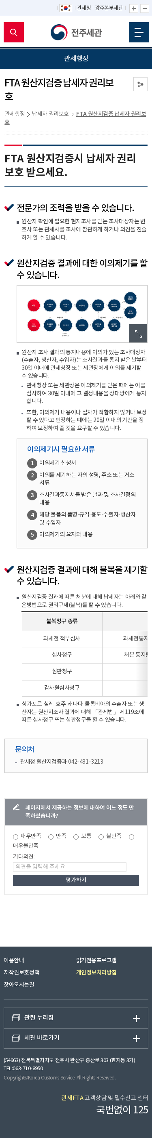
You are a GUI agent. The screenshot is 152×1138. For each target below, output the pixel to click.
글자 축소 (144, 8)
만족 (61, 836)
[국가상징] (66, 8)
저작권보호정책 (21, 973)
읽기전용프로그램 (96, 960)
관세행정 (14, 114)
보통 (86, 836)
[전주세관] (76, 32)
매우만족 (31, 836)
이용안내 (14, 960)
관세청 (84, 8)
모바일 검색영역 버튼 (14, 32)
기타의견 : (24, 857)
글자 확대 (133, 8)
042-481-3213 (85, 762)
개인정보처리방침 (96, 972)
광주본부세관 (109, 8)
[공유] (140, 84)
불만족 (114, 836)
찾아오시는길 (19, 985)
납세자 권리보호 (50, 114)
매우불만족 (26, 846)
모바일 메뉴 (139, 32)
